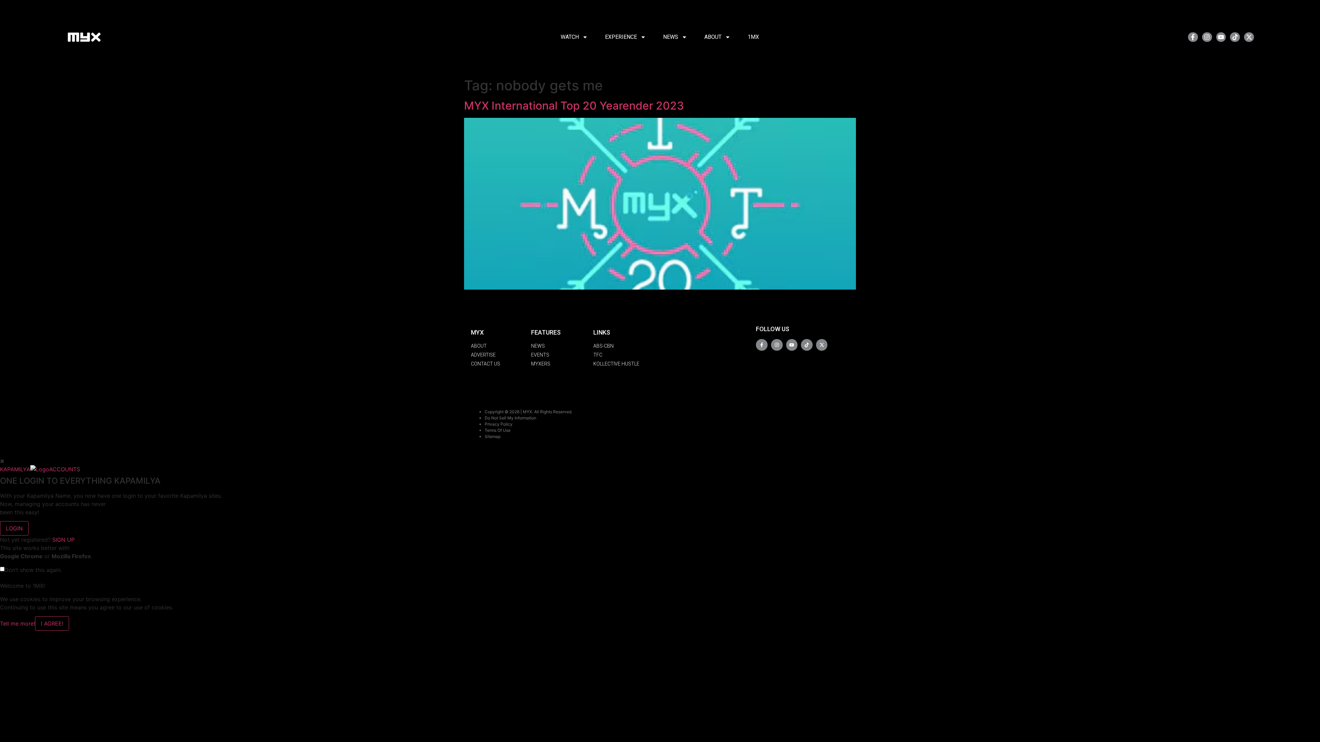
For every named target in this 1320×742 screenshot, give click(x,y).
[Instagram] (1207, 37)
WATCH (570, 37)
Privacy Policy (499, 424)
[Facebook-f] (1193, 37)
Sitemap (492, 436)
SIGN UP (63, 539)
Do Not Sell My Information (510, 417)
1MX (753, 37)
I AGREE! (52, 623)
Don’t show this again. (33, 570)
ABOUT (713, 37)
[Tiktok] (1235, 37)
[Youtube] (1221, 37)
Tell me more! (17, 623)
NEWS (670, 37)
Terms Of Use (497, 430)
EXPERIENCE (621, 37)
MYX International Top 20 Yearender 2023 (574, 105)
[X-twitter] (1249, 37)
